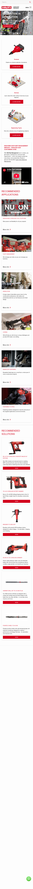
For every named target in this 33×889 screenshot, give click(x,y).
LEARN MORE (16, 66)
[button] (1, 23)
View (16, 468)
